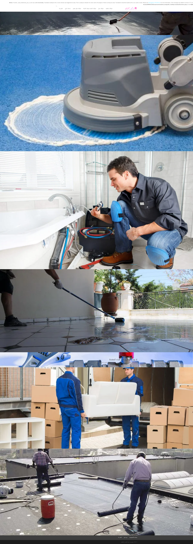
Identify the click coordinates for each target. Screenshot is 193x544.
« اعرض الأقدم (134, 146)
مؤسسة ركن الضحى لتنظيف (127, 542)
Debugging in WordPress (154, 2)
